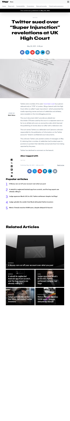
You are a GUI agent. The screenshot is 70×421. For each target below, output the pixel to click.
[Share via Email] (55, 171)
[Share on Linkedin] (45, 171)
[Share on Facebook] (29, 171)
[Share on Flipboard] (40, 171)
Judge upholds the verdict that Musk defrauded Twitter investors (31, 202)
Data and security (41, 6)
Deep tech (11, 6)
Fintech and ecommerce (56, 6)
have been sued (49, 104)
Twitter (35, 17)
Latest (4, 6)
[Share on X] (34, 171)
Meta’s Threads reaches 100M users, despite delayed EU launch (30, 207)
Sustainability (20, 6)
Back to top (60, 165)
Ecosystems (30, 6)
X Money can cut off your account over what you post (27, 184)
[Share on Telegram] (50, 171)
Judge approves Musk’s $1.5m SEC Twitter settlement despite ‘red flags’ (33, 196)
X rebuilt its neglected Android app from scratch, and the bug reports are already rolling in (34, 190)
